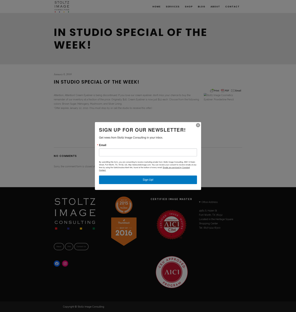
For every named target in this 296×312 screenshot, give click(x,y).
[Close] (198, 125)
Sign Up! (148, 179)
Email (102, 145)
